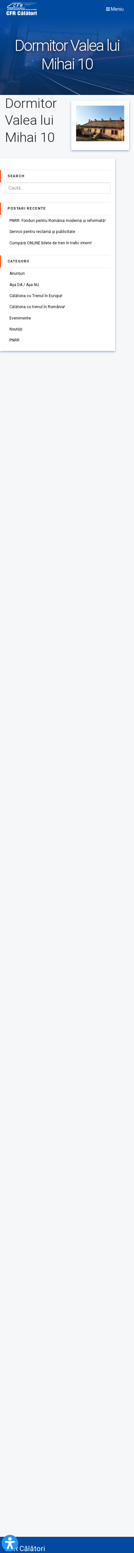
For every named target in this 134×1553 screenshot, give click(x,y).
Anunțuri (17, 273)
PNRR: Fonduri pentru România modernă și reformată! (57, 220)
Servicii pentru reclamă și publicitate (42, 231)
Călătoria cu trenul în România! (37, 307)
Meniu (117, 9)
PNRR (14, 340)
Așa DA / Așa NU (24, 285)
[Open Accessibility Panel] (10, 1543)
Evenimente (20, 318)
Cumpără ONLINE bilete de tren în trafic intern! (50, 243)
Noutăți (15, 329)
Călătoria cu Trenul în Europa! (35, 296)
